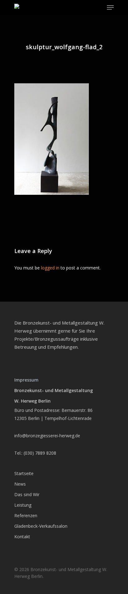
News (20, 484)
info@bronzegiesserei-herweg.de (47, 436)
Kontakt (22, 536)
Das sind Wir (26, 494)
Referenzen (25, 515)
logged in (50, 268)
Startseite (24, 473)
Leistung (22, 505)
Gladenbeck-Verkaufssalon (40, 526)
